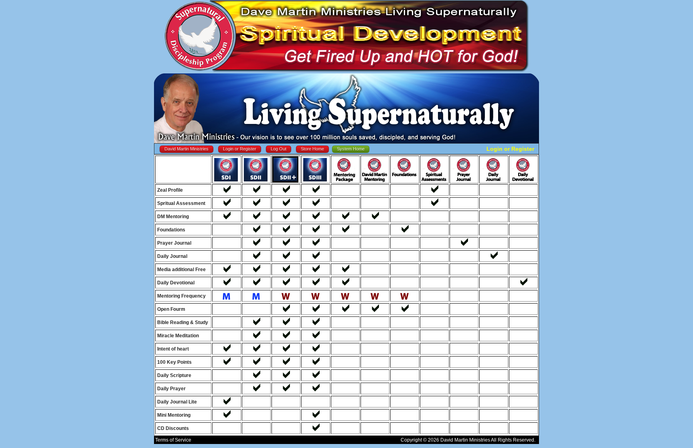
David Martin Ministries (186, 148)
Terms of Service (173, 440)
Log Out (278, 148)
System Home (351, 148)
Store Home (312, 148)
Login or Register (239, 148)
